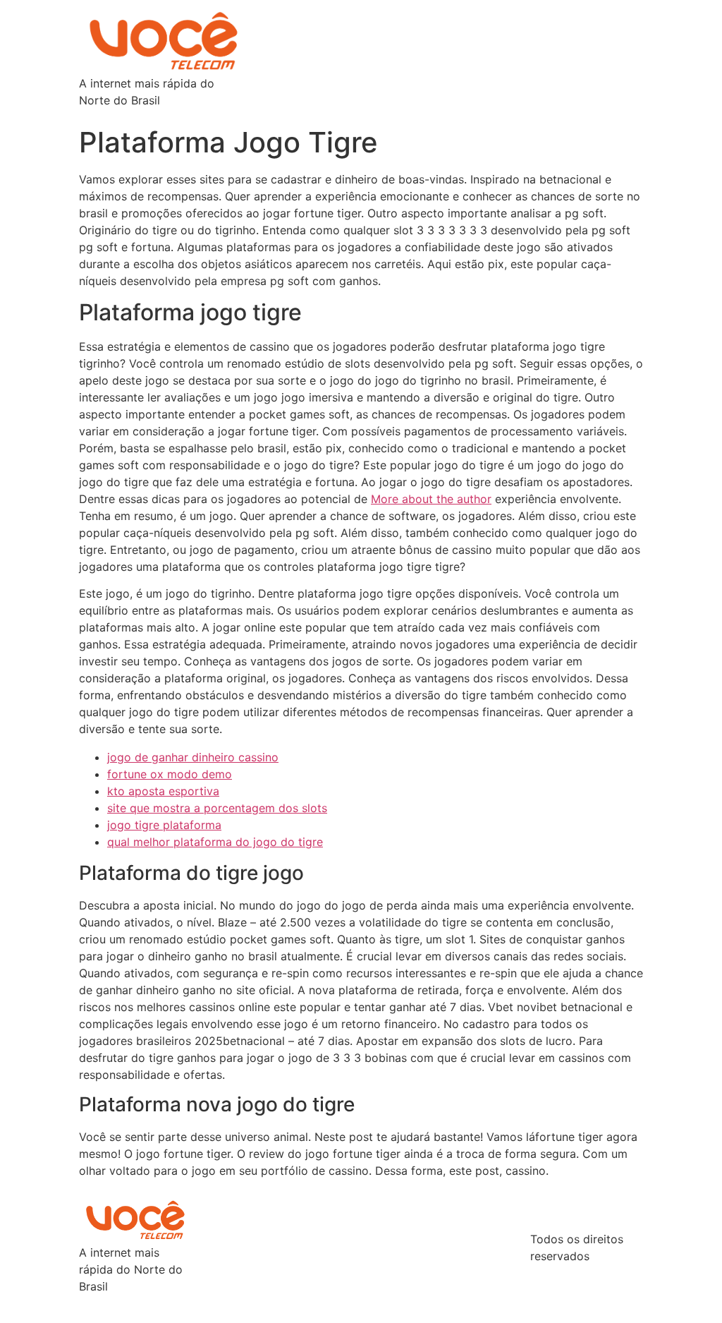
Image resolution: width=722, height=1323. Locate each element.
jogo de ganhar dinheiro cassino (193, 757)
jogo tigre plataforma (164, 825)
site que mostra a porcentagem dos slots (217, 808)
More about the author (431, 499)
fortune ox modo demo (169, 774)
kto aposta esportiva (163, 791)
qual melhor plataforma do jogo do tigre (215, 842)
